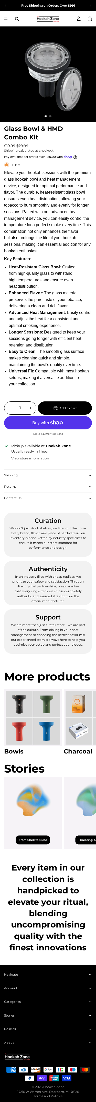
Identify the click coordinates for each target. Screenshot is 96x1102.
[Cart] (89, 18)
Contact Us (13, 498)
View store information (30, 458)
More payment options (48, 434)
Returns (10, 486)
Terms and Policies (48, 1096)
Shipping (11, 475)
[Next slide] (90, 5)
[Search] (17, 18)
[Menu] (6, 19)
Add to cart (68, 408)
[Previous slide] (5, 5)
